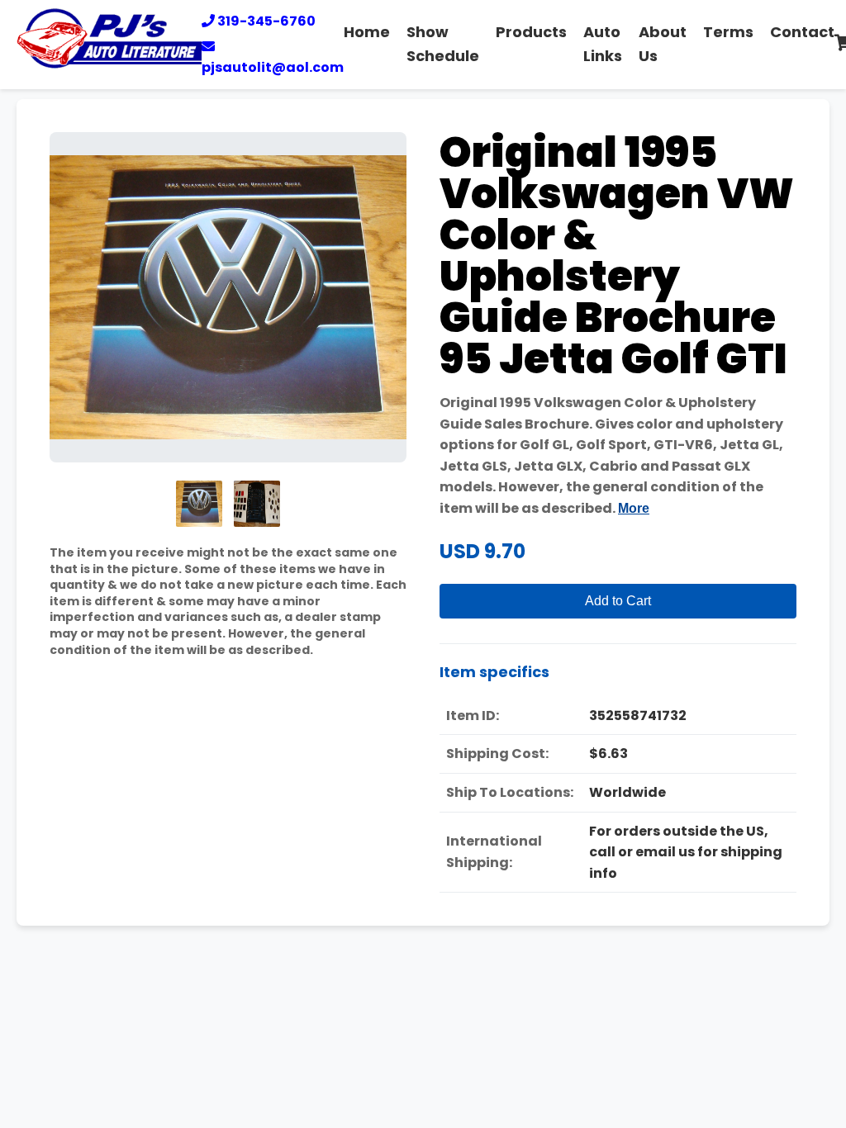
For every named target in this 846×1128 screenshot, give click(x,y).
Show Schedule (442, 43)
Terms (728, 31)
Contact (802, 31)
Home (367, 31)
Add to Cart (618, 601)
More (633, 508)
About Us (663, 43)
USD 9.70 (482, 551)
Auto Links (602, 43)
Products (531, 31)
